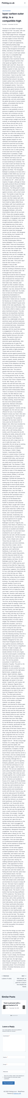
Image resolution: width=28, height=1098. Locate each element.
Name (5, 1057)
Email (5, 1064)
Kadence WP (17, 1093)
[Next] (24, 1007)
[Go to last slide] (4, 1007)
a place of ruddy (7, 977)
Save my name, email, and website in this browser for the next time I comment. (14, 1077)
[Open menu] (24, 3)
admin (5, 24)
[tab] (12, 1015)
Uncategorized (6, 10)
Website (5, 1071)
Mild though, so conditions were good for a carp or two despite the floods (20, 981)
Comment (6, 1036)
